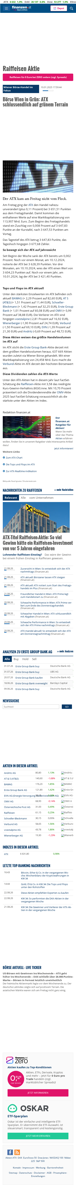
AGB (49, 1172)
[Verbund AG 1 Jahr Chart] (68, 824)
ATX (30, 205)
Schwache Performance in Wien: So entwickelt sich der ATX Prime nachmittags (45, 624)
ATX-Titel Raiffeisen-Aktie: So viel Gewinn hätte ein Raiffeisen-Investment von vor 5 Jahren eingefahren (38, 543)
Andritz (27, 331)
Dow (38, 1)
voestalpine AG (12, 829)
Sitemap (13, 1172)
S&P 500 (40, 1161)
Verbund (65, 323)
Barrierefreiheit (55, 1167)
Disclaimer (39, 1172)
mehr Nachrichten (65, 490)
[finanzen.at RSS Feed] (17, 1152)
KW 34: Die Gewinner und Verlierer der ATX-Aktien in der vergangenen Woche (46, 908)
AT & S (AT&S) (11, 778)
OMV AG (8, 801)
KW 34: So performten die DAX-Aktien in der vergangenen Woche (45, 900)
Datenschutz (25, 1172)
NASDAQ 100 (56, 1157)
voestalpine (22, 319)
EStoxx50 (64, 1)
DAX (15, 1)
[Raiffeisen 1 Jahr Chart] (66, 812)
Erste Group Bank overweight (31, 683)
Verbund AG (10, 824)
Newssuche (11, 700)
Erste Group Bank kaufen (29, 677)
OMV (58, 310)
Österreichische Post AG (17, 807)
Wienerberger (11, 323)
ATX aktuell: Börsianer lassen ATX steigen (42, 577)
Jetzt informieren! (63, 448)
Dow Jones (43, 1157)
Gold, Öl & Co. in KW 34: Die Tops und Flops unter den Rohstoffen (44, 886)
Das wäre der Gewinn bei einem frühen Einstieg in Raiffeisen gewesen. (37, 556)
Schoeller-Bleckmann (15, 818)
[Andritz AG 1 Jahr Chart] (67, 772)
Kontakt (17, 1167)
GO (67, 706)
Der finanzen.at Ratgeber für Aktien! (63, 423)
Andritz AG (10, 773)
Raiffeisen (27, 384)
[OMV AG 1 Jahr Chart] (66, 801)
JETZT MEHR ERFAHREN (38, 1135)
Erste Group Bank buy (27, 666)
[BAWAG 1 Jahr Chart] (66, 784)
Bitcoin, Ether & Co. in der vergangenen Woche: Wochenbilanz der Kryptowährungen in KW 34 (45, 875)
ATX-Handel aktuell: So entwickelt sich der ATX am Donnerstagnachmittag (45, 632)
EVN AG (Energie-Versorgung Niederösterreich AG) (31, 795)
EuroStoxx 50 (30, 1157)
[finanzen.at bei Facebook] (10, 1152)
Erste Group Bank (35, 347)
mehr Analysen (66, 651)
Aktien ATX (11, 1157)
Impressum (28, 1167)
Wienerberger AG (13, 835)
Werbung (40, 1167)
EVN (44, 327)
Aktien (59, 438)
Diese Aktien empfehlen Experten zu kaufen (45, 892)
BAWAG (17, 298)
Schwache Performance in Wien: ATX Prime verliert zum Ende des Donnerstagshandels (46, 604)
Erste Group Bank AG (15, 790)
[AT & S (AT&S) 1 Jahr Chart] (68, 778)
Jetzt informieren (38, 1092)
